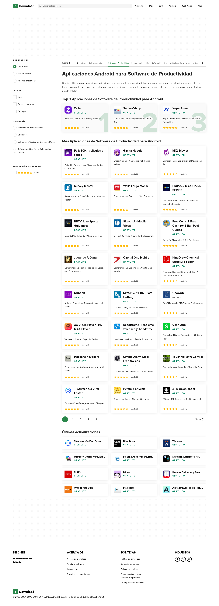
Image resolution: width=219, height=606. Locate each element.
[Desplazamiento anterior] (77, 63)
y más (36, 172)
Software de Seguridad (140, 63)
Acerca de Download (76, 559)
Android (172, 6)
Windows (139, 6)
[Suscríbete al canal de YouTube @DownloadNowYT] (189, 559)
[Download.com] (23, 6)
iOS (161, 6)
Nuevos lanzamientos (28, 81)
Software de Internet (97, 63)
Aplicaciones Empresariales (30, 127)
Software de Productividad (118, 63)
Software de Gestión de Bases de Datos (36, 142)
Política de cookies (129, 569)
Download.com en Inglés (78, 574)
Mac (151, 6)
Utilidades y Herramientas (180, 63)
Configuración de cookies (133, 582)
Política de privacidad (130, 559)
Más (200, 6)
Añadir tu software (75, 564)
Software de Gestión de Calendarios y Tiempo (35, 151)
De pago (22, 111)
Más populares (24, 73)
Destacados (23, 66)
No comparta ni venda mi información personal (132, 576)
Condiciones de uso (130, 564)
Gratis (20, 97)
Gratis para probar (26, 104)
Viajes (195, 63)
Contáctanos (73, 569)
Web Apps (187, 6)
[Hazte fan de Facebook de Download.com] (177, 559)
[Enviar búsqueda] (40, 6)
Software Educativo (159, 63)
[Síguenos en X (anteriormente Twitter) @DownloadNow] (183, 559)
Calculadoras (23, 135)
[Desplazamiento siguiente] (202, 63)
